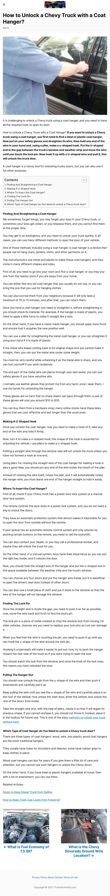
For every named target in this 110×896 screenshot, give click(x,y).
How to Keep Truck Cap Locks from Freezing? (31, 799)
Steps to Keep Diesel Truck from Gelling (27, 792)
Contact (59, 877)
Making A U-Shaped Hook (21, 188)
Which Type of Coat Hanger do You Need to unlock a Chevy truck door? (46, 204)
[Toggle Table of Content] (83, 180)
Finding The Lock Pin (18, 196)
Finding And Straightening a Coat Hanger (30, 184)
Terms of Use (71, 877)
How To (6, 28)
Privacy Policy (39, 877)
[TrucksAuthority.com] (55, 4)
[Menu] (4, 4)
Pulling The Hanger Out (20, 200)
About (51, 877)
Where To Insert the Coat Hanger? (26, 192)
